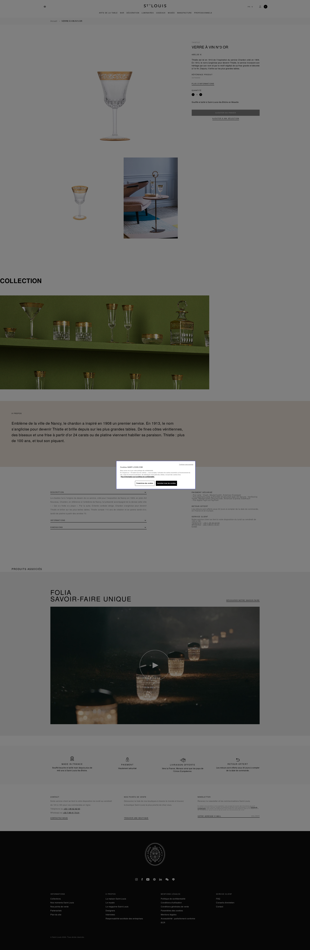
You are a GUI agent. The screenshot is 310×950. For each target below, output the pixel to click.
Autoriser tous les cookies (166, 483)
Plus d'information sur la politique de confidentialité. (138, 477)
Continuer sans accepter (186, 464)
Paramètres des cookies (144, 483)
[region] (155, 475)
